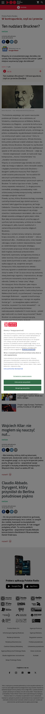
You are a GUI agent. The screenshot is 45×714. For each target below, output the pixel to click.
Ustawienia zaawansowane (22, 376)
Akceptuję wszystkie (22, 388)
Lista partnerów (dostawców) (13, 369)
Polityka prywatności (28, 349)
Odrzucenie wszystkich (22, 382)
